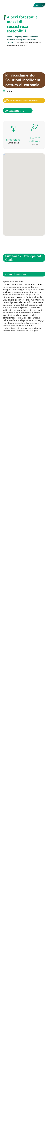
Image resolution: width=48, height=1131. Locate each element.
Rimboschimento (30, 36)
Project (17, 36)
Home (9, 36)
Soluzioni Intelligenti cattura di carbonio (23, 82)
